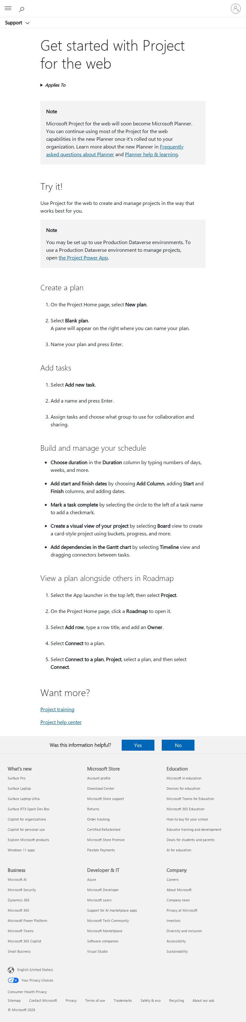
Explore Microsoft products (28, 839)
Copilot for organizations (27, 819)
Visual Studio (97, 951)
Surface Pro (16, 778)
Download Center (100, 788)
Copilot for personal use (26, 829)
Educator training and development (194, 829)
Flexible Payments (101, 849)
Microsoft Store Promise (106, 839)
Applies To (55, 85)
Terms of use (95, 1000)
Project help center (61, 722)
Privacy (71, 1000)
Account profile (99, 778)
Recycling (176, 1000)
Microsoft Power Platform (27, 920)
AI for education (179, 849)
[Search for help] (22, 8)
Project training (57, 709)
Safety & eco (150, 1000)
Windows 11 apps (21, 849)
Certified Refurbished (103, 829)
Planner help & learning (151, 154)
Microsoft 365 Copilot (24, 941)
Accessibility (176, 941)
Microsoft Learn (99, 900)
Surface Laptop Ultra (24, 798)
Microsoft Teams (21, 930)
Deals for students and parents (191, 839)
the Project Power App (83, 257)
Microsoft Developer (103, 889)
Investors (174, 920)
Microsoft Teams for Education (190, 798)
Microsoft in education (184, 778)
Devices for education (183, 788)
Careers (173, 879)
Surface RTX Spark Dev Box (28, 808)
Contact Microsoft (43, 1000)
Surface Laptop (19, 788)
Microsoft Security (22, 889)
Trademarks (123, 1000)
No (178, 745)
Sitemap (14, 1000)
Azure (91, 879)
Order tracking (98, 819)
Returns (93, 808)
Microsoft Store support (105, 798)
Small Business (19, 951)
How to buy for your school (187, 819)
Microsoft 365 (18, 910)
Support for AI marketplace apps (112, 910)
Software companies (103, 941)
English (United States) (35, 969)
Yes (138, 745)
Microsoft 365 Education (185, 808)
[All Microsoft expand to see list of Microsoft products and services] (8, 8)
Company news (178, 900)
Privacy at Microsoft (182, 910)
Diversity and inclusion (184, 930)
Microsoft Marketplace (104, 930)
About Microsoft (179, 889)
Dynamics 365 (18, 900)
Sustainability (177, 951)
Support (14, 22)
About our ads (203, 1000)
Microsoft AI (17, 879)
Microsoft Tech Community (108, 920)
